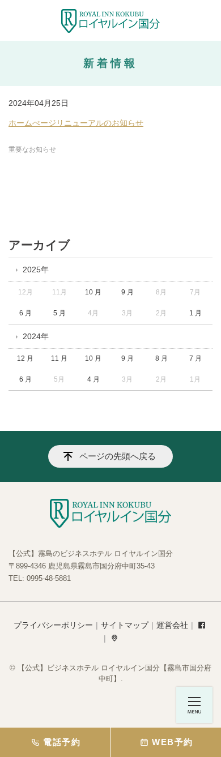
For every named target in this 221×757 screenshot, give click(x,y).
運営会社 (172, 625)
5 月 (59, 313)
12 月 (25, 358)
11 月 (59, 358)
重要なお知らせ (32, 149)
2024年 (36, 336)
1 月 (195, 313)
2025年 (36, 269)
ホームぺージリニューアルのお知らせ (75, 122)
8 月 (161, 358)
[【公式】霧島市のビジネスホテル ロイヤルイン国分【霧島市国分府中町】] (110, 21)
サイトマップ (124, 625)
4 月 (93, 379)
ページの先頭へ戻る (117, 456)
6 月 (25, 313)
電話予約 (61, 742)
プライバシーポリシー (53, 625)
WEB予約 (172, 742)
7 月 (195, 358)
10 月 (93, 292)
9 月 (127, 292)
